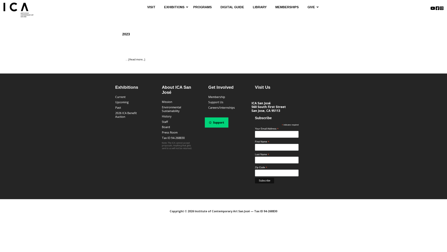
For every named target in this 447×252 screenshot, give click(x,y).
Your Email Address (267, 128)
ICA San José (261, 103)
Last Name (262, 154)
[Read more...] (136, 59)
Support (218, 122)
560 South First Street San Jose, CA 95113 (268, 109)
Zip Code (261, 167)
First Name (262, 141)
